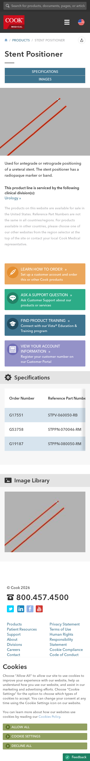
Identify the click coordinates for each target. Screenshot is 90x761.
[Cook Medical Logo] (13, 22)
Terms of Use (60, 629)
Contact (13, 654)
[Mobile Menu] (67, 22)
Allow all (21, 727)
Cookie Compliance (66, 649)
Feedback (79, 757)
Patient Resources (22, 629)
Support (14, 634)
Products (21, 40)
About (12, 639)
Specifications (45, 72)
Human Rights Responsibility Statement (61, 639)
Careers (13, 649)
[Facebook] (30, 608)
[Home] (6, 40)
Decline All (22, 746)
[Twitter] (10, 608)
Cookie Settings (26, 736)
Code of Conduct (64, 654)
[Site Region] (81, 22)
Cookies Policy (49, 717)
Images (45, 79)
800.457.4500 (42, 597)
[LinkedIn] (20, 608)
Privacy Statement (65, 624)
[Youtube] (39, 608)
